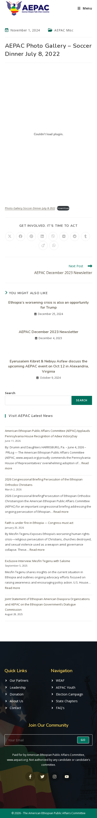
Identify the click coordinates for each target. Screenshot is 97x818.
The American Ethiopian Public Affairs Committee (54, 813)
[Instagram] (55, 776)
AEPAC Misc (63, 30)
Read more (61, 512)
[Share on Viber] (53, 236)
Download (63, 208)
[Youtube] (67, 776)
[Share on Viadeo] (43, 245)
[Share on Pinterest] (31, 236)
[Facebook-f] (30, 776)
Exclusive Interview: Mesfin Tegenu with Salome (37, 561)
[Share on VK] (63, 236)
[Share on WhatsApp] (53, 245)
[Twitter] (42, 776)
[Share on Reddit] (74, 236)
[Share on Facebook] (20, 236)
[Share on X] (9, 236)
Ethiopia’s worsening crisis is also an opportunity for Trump (48, 305)
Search (10, 393)
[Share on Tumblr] (85, 236)
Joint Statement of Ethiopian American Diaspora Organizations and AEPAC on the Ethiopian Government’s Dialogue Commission (47, 604)
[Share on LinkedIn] (42, 236)
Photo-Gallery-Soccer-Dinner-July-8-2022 (30, 208)
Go (83, 740)
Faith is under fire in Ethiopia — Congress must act (39, 523)
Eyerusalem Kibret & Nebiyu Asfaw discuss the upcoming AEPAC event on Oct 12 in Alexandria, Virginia (48, 366)
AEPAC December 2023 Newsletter (48, 331)
